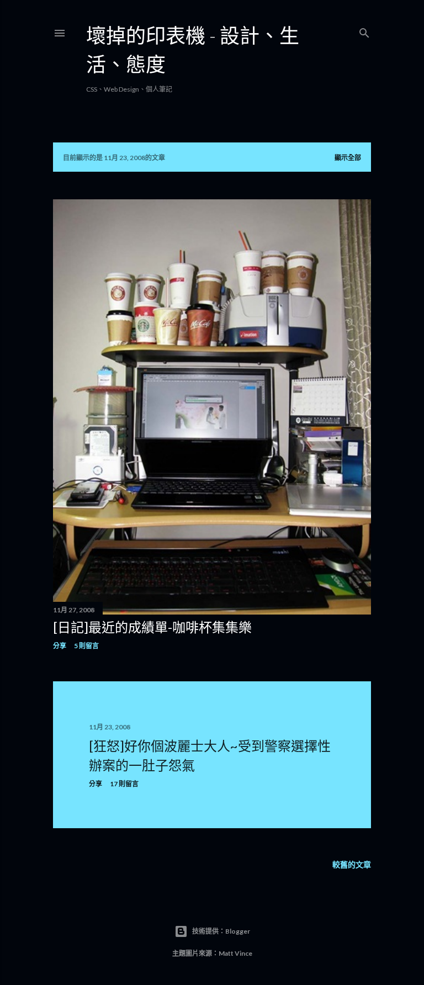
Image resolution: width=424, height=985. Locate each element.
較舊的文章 (351, 864)
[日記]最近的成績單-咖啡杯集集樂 (152, 627)
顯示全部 (348, 157)
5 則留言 (86, 646)
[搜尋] (364, 30)
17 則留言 (124, 784)
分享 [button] (59, 646)
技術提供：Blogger (221, 931)
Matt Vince (235, 953)
